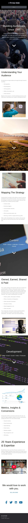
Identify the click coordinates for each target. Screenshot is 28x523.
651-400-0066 (4, 515)
